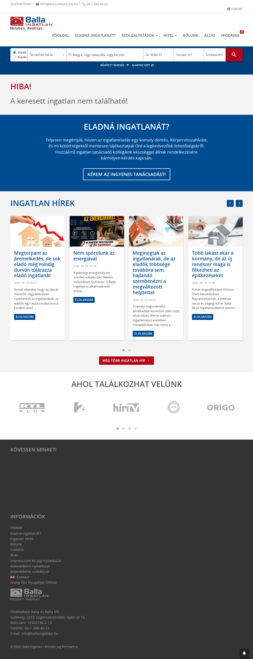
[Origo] (221, 408)
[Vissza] (230, 203)
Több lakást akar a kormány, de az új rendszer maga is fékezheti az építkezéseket (161, 264)
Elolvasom (32, 300)
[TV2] (79, 408)
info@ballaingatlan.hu (57, 4)
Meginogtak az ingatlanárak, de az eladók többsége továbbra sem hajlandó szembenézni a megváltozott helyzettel (102, 273)
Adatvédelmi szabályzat (29, 571)
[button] (244, 654)
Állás (209, 35)
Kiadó (22, 57)
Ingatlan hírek (42, 203)
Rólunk (190, 35)
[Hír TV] (126, 408)
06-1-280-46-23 (95, 4)
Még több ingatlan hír (124, 360)
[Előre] (239, 203)
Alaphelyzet (141, 65)
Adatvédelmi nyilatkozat (30, 566)
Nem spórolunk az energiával (42, 256)
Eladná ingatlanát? (95, 35)
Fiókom (234, 9)
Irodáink (232, 34)
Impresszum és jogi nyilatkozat (35, 560)
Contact (22, 577)
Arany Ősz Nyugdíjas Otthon (33, 582)
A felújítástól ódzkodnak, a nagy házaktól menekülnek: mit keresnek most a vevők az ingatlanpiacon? (220, 270)
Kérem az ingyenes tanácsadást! (126, 174)
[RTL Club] (32, 408)
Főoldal (60, 35)
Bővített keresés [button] (112, 65)
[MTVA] (173, 408)
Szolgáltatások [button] (138, 35)
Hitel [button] (169, 35)
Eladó (22, 52)
